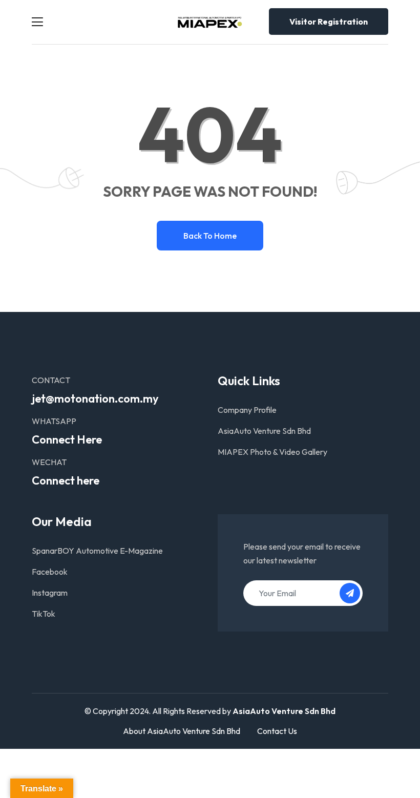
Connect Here (67, 439)
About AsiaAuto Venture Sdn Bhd (181, 731)
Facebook (50, 571)
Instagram (50, 592)
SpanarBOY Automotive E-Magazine (97, 550)
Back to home (210, 235)
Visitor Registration (328, 21)
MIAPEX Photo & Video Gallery (272, 452)
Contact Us (277, 731)
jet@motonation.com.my (95, 398)
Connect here (65, 480)
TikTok (43, 613)
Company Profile (247, 410)
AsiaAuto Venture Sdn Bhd (264, 431)
